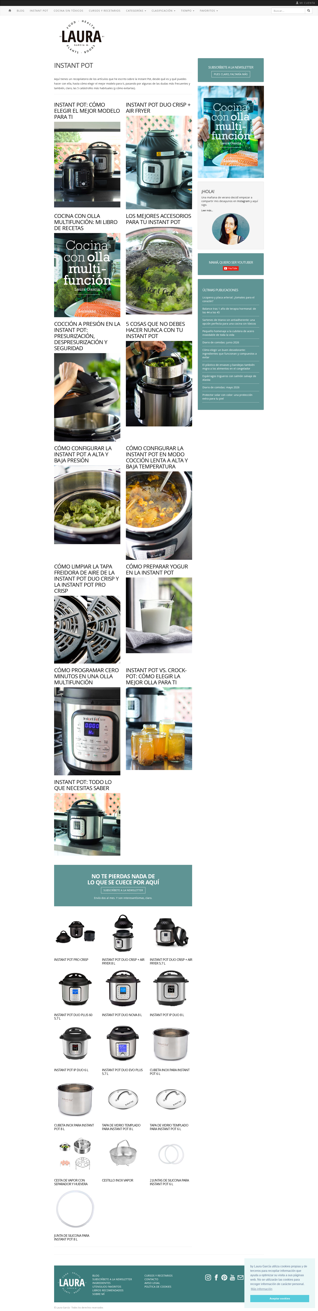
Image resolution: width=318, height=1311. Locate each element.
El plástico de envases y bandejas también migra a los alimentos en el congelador (228, 366)
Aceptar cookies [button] (280, 1298)
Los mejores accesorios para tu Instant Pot (158, 219)
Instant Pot (39, 10)
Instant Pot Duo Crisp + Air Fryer (158, 107)
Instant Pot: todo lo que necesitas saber (83, 785)
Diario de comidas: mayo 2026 (220, 387)
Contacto (151, 1279)
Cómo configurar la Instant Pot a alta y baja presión (83, 454)
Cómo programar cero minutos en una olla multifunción (86, 676)
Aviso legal (152, 1283)
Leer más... (207, 210)
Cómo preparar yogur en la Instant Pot (157, 569)
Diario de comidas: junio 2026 (220, 342)
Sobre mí (98, 1294)
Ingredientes (101, 1283)
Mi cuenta (307, 3)
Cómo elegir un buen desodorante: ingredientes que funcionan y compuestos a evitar (229, 353)
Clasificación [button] (163, 10)
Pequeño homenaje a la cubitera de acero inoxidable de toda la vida (228, 333)
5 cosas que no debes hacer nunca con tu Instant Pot (155, 330)
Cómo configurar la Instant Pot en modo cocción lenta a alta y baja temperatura (157, 457)
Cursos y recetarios (105, 10)
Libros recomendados (107, 1290)
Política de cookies (157, 1286)
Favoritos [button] (208, 10)
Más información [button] (261, 1289)
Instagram (243, 201)
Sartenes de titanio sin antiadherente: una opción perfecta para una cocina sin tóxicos (229, 321)
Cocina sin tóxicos (68, 10)
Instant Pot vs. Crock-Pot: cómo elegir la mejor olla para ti (156, 676)
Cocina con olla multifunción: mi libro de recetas (85, 222)
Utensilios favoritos (106, 1286)
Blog (20, 10)
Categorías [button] (135, 10)
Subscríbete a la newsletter (123, 890)
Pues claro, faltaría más (231, 74)
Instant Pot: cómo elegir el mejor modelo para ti (87, 110)
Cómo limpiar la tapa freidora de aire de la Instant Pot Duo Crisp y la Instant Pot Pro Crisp (86, 578)
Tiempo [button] (186, 10)
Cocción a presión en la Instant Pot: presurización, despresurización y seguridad (87, 336)
